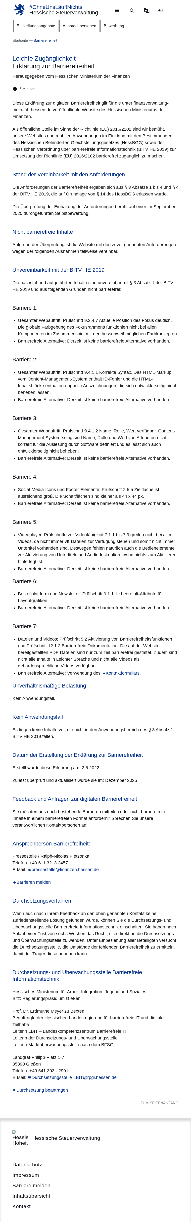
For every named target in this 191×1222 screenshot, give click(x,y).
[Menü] (117, 10)
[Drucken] (82, 89)
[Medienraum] (147, 10)
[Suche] (132, 10)
